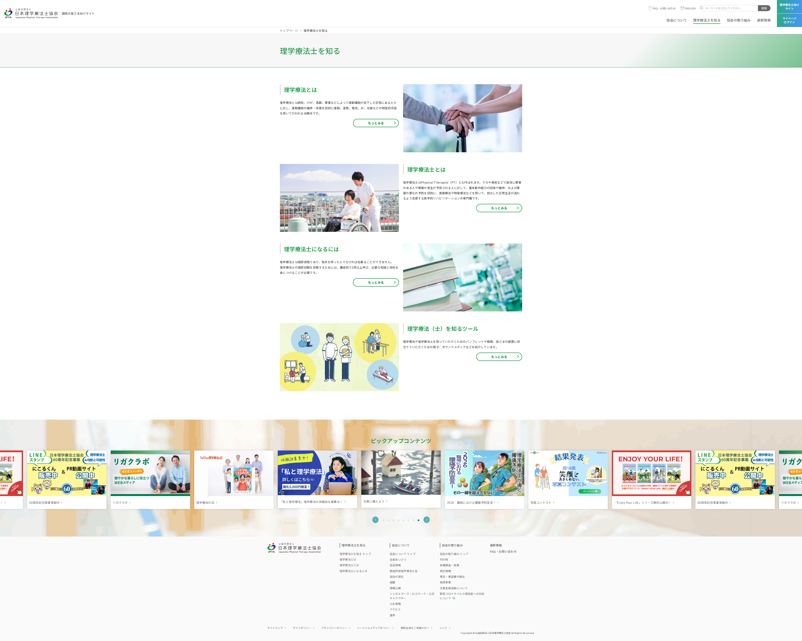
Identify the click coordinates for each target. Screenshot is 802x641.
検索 (764, 8)
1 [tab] (383, 520)
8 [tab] (418, 520)
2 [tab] (388, 520)
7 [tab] (413, 520)
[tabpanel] (401, 480)
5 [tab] (403, 520)
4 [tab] (398, 520)
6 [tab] (408, 520)
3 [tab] (393, 520)
